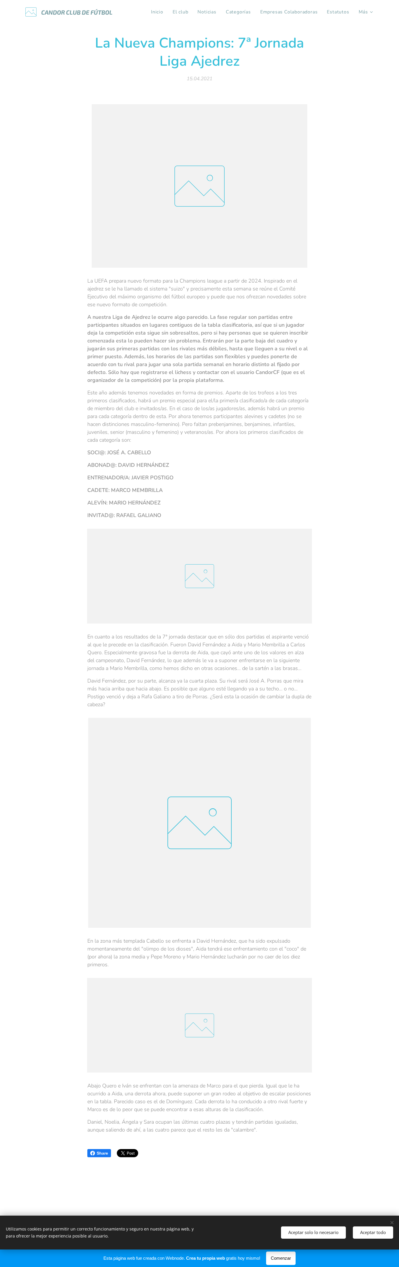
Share (102, 1153)
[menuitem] (159, 12)
